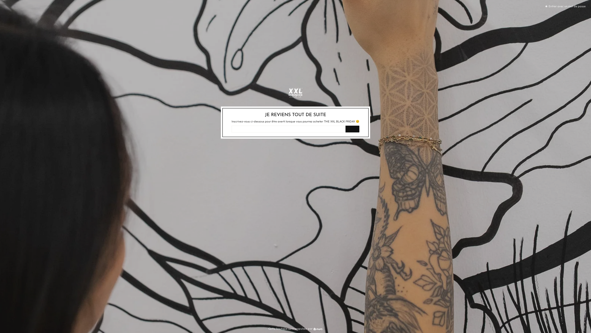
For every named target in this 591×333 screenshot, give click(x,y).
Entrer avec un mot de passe (567, 6)
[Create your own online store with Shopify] (318, 328)
